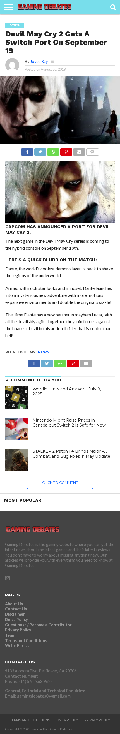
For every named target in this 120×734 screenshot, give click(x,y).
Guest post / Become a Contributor (38, 624)
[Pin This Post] (66, 150)
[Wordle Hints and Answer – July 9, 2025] (16, 397)
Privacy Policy (18, 630)
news (43, 352)
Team (10, 635)
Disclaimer (15, 614)
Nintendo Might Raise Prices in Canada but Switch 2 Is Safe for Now (69, 423)
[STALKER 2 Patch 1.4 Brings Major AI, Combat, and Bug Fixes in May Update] (16, 460)
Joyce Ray (39, 61)
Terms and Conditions (26, 640)
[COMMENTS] (92, 150)
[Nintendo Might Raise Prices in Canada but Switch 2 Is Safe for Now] (16, 429)
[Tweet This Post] (40, 150)
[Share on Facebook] (27, 150)
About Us (14, 603)
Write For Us (17, 645)
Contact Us (16, 608)
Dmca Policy (16, 619)
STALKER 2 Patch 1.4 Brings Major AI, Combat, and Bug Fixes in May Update (71, 454)
